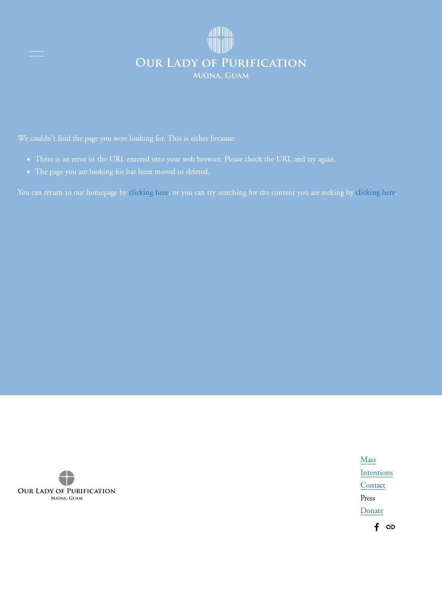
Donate (371, 511)
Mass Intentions (376, 466)
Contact (372, 485)
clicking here (148, 192)
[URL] (390, 527)
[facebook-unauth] (377, 527)
